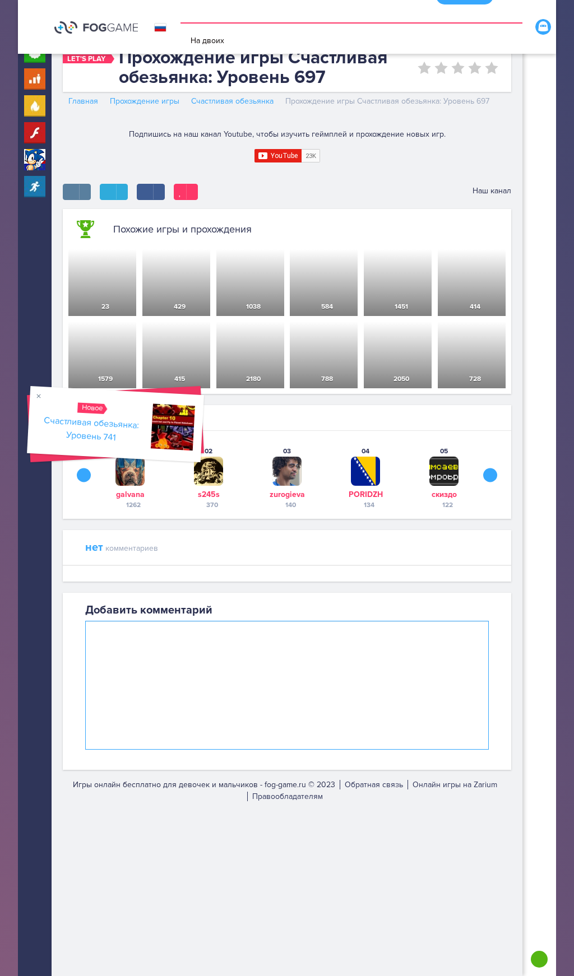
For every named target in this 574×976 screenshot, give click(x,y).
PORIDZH (366, 494)
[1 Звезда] (424, 67)
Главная (83, 101)
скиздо (444, 494)
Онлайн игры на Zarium (455, 784)
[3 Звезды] (458, 67)
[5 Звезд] (491, 67)
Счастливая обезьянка (232, 101)
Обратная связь (374, 784)
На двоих (207, 40)
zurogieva (287, 494)
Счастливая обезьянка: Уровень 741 (92, 429)
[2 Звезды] (441, 67)
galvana (130, 494)
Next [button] (490, 475)
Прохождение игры (144, 101)
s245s (209, 494)
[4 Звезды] (474, 67)
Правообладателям (287, 796)
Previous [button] (84, 475)
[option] (130, 477)
